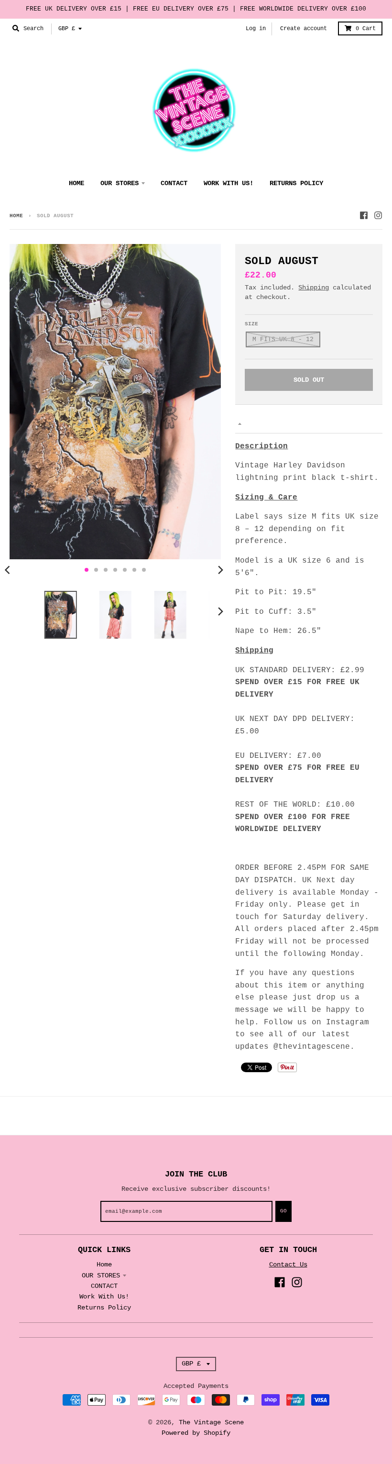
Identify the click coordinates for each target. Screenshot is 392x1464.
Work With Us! (104, 1296)
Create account (303, 28)
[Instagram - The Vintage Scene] (378, 215)
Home (16, 216)
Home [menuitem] (76, 183)
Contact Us (288, 1264)
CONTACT (104, 1286)
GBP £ (66, 28)
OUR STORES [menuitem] (119, 183)
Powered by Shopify (196, 1433)
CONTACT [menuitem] (174, 183)
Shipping (313, 287)
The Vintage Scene (211, 1422)
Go (283, 1211)
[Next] (219, 569)
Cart (366, 28)
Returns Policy (104, 1307)
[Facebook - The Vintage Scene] (363, 215)
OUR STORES (101, 1275)
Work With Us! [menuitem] (228, 183)
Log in (256, 28)
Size (251, 324)
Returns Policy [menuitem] (296, 183)
